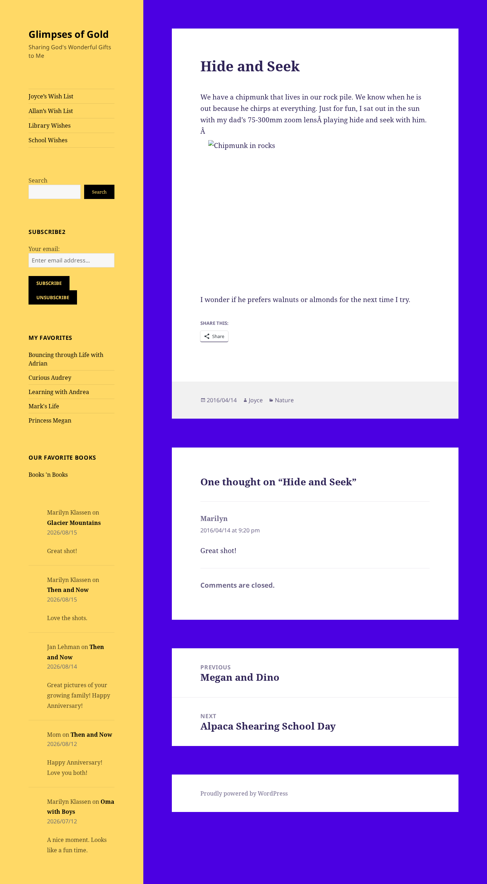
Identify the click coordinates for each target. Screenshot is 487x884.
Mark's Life (44, 406)
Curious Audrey (50, 378)
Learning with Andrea (59, 392)
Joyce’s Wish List (51, 96)
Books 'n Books (48, 475)
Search (38, 180)
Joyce (256, 400)
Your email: (44, 249)
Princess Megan (50, 420)
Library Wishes (50, 125)
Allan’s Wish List (51, 111)
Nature (284, 400)
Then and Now (68, 590)
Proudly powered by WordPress (244, 793)
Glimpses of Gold (69, 34)
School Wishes (48, 140)
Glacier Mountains (74, 523)
